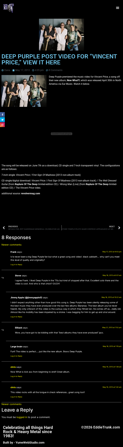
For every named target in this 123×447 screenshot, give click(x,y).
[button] (117, 7)
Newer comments (11, 244)
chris (13, 367)
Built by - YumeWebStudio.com (23, 442)
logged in (21, 417)
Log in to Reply (16, 264)
